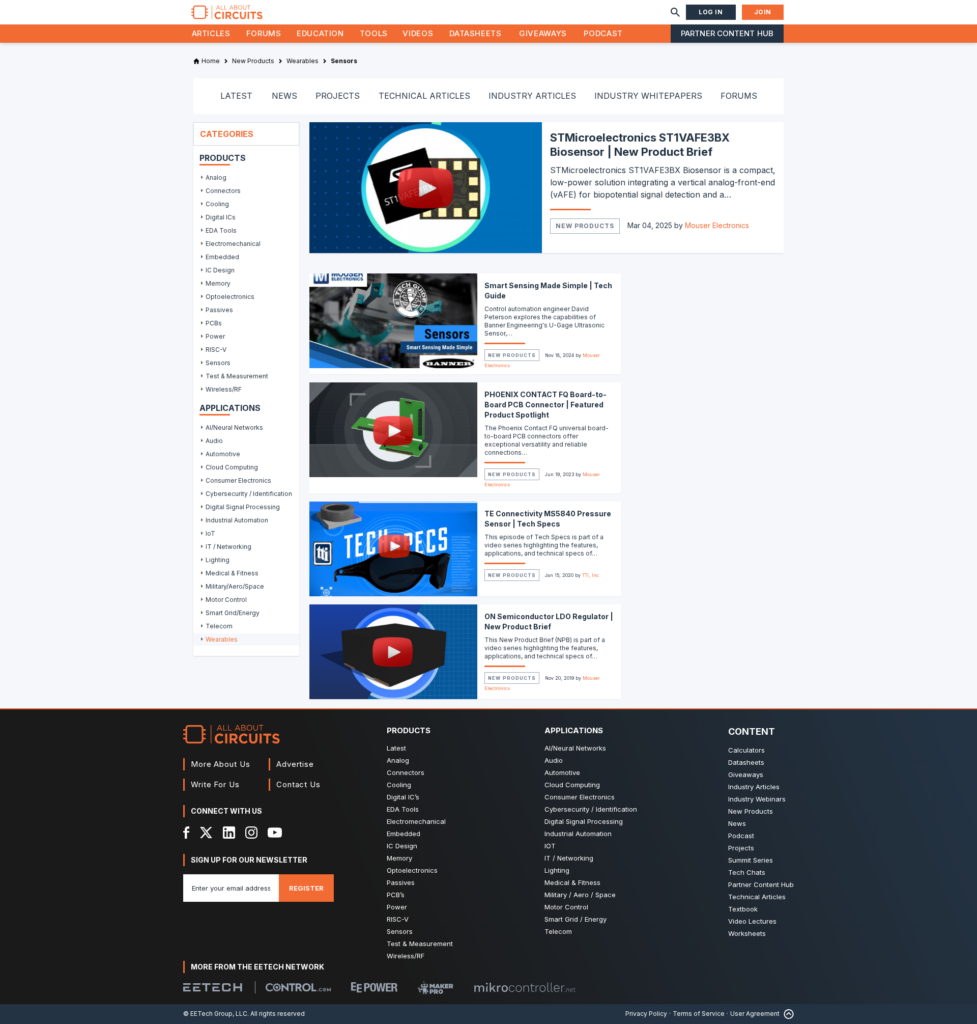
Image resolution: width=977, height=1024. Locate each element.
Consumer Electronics (579, 797)
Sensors (400, 931)
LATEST (236, 96)
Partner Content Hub (727, 33)
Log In (711, 12)
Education (320, 33)
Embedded (403, 833)
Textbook (743, 909)
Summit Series (750, 860)
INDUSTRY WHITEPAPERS (648, 96)
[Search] (675, 12)
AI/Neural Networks (575, 748)
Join (762, 12)
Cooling (399, 785)
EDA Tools (403, 809)
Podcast (603, 33)
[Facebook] (186, 832)
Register (306, 888)
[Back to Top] (787, 1014)
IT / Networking (568, 858)
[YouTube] (275, 832)
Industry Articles (754, 787)
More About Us (220, 764)
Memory (399, 858)
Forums (263, 33)
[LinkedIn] (229, 832)
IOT (550, 846)
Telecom (558, 931)
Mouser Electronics (717, 225)
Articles (211, 33)
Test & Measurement (420, 943)
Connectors (405, 772)
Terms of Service (699, 1013)
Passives (401, 882)
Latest (396, 748)
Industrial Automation (578, 833)
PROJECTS (337, 96)
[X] (206, 832)
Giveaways (543, 33)
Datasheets (475, 33)
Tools (374, 33)
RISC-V (398, 919)
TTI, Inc (590, 575)
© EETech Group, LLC (215, 1013)
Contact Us (298, 784)
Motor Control (566, 907)
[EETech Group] (212, 987)
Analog (398, 760)
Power (397, 907)
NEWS (284, 96)
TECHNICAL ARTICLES (424, 96)
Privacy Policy (646, 1013)
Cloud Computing (572, 785)
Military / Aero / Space (580, 895)
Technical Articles (757, 897)
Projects (741, 848)
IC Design (402, 846)
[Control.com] (298, 987)
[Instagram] (251, 832)
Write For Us (215, 784)
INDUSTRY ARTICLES (532, 96)
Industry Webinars (757, 799)
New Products (585, 226)
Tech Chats (746, 872)
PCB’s (396, 895)
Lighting (556, 870)
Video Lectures (752, 921)
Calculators (746, 750)
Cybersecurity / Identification (590, 809)
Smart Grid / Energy (575, 919)
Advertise (295, 764)
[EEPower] (374, 987)
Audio (553, 760)
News (737, 823)
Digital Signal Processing (583, 821)
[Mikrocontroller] (525, 987)
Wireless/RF (405, 956)
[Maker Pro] (435, 987)
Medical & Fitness (572, 882)
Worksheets (747, 933)
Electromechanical (416, 821)
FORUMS (739, 96)
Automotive (562, 772)
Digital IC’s (403, 797)
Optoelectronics (412, 870)
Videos (418, 33)
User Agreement (755, 1013)
